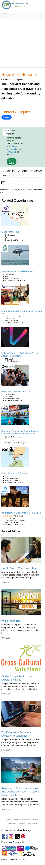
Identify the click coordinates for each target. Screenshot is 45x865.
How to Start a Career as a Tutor (19, 568)
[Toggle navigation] (4, 15)
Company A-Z (12, 823)
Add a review (16, 176)
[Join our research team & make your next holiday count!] (15, 416)
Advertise (21, 823)
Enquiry (6, 117)
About (9, 820)
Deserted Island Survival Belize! (17, 271)
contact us (11, 152)
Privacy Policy (26, 820)
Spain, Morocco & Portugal (14, 473)
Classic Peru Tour (10, 232)
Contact (35, 823)
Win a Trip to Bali (10, 620)
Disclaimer (16, 820)
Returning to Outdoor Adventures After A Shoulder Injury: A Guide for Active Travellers (20, 791)
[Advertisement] (22, 42)
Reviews (5, 176)
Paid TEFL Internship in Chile (15, 391)
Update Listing (12, 161)
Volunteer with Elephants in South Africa (21, 513)
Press (29, 823)
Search (35, 820)
